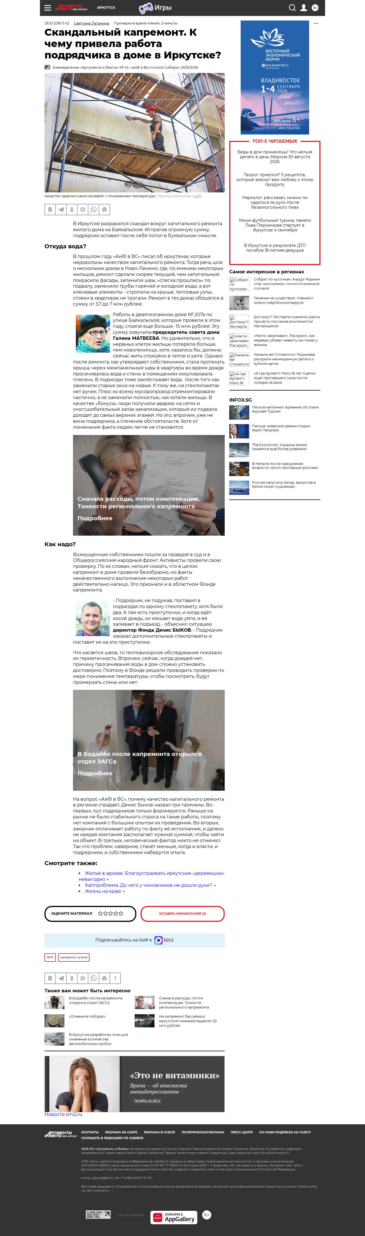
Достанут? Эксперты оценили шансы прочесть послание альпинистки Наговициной (287, 321)
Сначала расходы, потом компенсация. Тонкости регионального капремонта (139, 502)
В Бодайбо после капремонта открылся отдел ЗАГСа (140, 758)
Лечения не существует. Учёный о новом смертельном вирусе (283, 300)
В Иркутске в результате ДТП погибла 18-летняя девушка (275, 248)
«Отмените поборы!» (87, 1016)
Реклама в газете (159, 1132)
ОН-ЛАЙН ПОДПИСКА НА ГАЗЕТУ (285, 1132)
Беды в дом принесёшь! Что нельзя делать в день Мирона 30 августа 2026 (275, 157)
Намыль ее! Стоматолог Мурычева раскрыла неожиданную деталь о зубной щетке (284, 359)
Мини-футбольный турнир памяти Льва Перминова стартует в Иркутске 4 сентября (275, 225)
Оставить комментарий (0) (182, 914)
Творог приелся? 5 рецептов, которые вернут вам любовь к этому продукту (274, 179)
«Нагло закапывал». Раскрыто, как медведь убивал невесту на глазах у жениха (286, 340)
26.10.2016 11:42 (56, 23)
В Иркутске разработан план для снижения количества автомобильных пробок (98, 1039)
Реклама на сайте (121, 1132)
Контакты (90, 1132)
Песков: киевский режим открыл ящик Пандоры (281, 428)
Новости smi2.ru (63, 1114)
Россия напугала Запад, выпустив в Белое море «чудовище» (284, 485)
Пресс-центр (242, 1132)
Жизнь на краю (103, 891)
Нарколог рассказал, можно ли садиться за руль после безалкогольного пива (275, 202)
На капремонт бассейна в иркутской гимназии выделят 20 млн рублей (188, 1021)
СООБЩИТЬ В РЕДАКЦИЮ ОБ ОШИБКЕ (112, 1138)
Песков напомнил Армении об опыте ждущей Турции (285, 409)
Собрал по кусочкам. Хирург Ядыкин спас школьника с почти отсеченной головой (287, 283)
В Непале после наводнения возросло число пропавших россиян (285, 466)
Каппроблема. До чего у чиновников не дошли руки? (148, 885)
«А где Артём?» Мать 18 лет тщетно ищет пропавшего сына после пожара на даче (285, 378)
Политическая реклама (203, 1132)
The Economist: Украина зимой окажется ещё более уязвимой (279, 447)
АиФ (198, 196)
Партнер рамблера (130, 1215)
